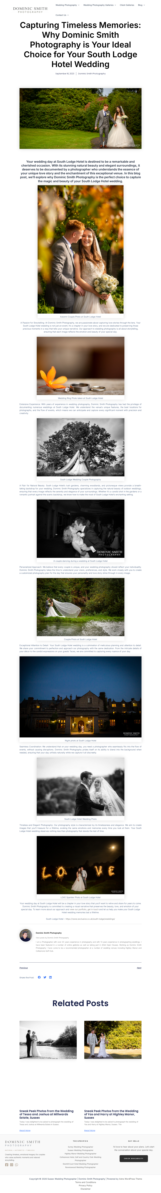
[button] (78, 5)
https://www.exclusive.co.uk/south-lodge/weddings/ (90, 919)
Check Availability (134, 1158)
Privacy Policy (85, 1185)
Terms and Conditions (85, 1182)
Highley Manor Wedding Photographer (80, 1154)
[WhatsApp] (16, 1164)
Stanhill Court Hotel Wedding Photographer (80, 1164)
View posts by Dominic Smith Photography (52, 938)
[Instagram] (11, 1164)
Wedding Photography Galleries (98, 5)
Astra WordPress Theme (130, 1179)
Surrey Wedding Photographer (80, 1147)
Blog (140, 5)
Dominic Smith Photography (49, 933)
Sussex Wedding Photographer (80, 1150)
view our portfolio (78, 909)
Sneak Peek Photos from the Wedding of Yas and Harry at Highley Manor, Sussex (111, 1114)
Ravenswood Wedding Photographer (80, 1167)
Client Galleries (127, 5)
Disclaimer (86, 1189)
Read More (24, 1131)
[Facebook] (6, 1164)
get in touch (93, 909)
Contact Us (61, 15)
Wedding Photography (66, 5)
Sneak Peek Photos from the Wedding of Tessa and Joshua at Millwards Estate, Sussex (46, 1114)
